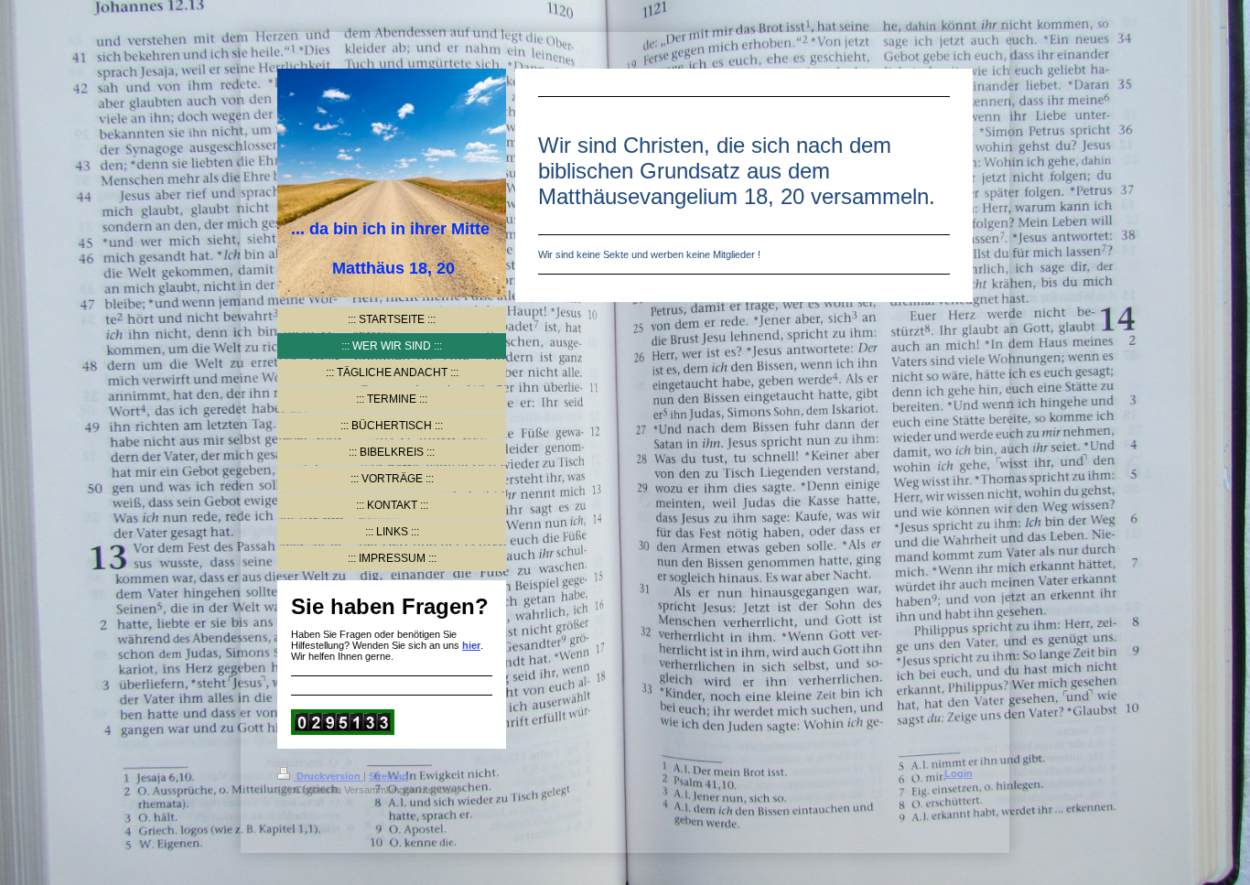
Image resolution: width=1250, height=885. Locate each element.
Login (958, 773)
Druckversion (328, 776)
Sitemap (388, 776)
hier (471, 645)
